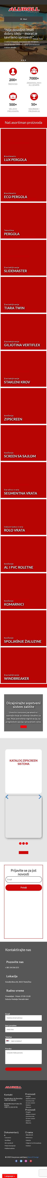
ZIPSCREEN (13, 419)
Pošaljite (23, 1069)
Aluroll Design (33, 1157)
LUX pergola (15, 160)
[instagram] (26, 1161)
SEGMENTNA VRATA (20, 493)
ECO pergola (15, 197)
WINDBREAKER (16, 678)
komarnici (14, 604)
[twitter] (21, 1161)
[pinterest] (31, 1161)
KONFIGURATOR (23, 726)
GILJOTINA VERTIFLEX (22, 345)
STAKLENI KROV (17, 382)
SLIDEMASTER (15, 271)
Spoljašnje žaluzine (22, 641)
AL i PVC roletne (18, 567)
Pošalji (24, 887)
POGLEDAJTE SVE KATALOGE (23, 852)
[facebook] (16, 1161)
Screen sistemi (30, 1103)
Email (7, 1014)
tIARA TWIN (14, 308)
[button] (7, 797)
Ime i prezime (10, 1025)
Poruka (8, 1048)
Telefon (8, 1037)
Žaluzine (28, 1107)
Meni (25, 19)
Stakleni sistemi (30, 1098)
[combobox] (8, 1041)
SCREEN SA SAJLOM (20, 456)
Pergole (28, 1096)
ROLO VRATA (14, 530)
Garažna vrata (30, 1101)
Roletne (28, 1105)
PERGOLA (12, 234)
